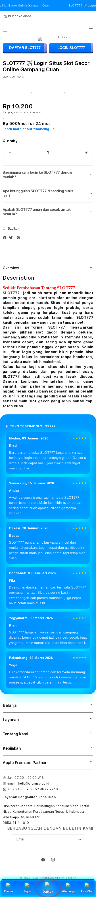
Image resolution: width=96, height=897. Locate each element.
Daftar (48, 892)
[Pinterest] (19, 239)
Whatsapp (68, 891)
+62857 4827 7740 (42, 789)
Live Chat (87, 891)
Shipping (8, 112)
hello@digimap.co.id (33, 783)
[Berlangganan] (79, 839)
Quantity (10, 141)
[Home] (58, 29)
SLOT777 (11, 293)
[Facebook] (6, 239)
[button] (5, 30)
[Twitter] (12, 239)
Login (27, 891)
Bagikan (13, 228)
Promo (8, 891)
